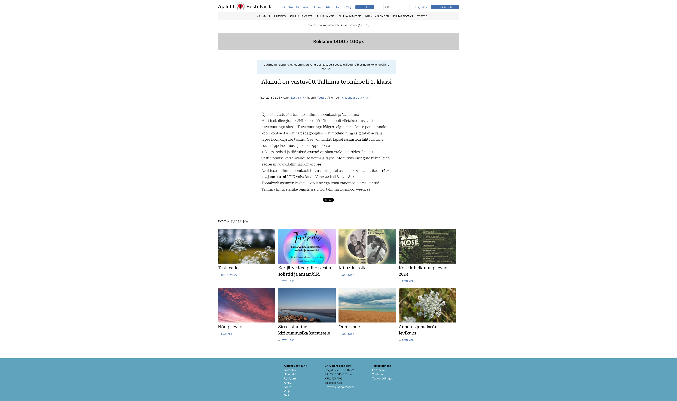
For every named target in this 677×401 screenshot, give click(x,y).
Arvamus (263, 16)
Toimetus (287, 7)
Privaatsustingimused (339, 387)
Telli (286, 395)
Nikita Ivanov (229, 274)
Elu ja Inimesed (350, 16)
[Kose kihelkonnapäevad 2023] (427, 262)
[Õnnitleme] (367, 321)
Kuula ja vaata (301, 16)
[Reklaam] (338, 49)
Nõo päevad (230, 326)
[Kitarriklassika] (367, 262)
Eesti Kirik (259, 6)
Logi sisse (421, 7)
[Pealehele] (240, 10)
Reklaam (317, 7)
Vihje (349, 7)
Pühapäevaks (403, 16)
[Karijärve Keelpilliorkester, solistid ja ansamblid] (307, 262)
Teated (422, 16)
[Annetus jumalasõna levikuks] (427, 321)
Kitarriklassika (353, 267)
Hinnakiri (302, 7)
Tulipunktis (325, 16)
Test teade (228, 267)
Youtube (377, 374)
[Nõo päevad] (246, 321)
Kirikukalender (377, 16)
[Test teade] (246, 262)
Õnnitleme (349, 326)
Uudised (280, 16)
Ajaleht (226, 6)
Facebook (378, 370)
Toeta (339, 7)
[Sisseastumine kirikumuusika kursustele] (307, 321)
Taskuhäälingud (382, 378)
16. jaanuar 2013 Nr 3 (354, 97)
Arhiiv (329, 7)
